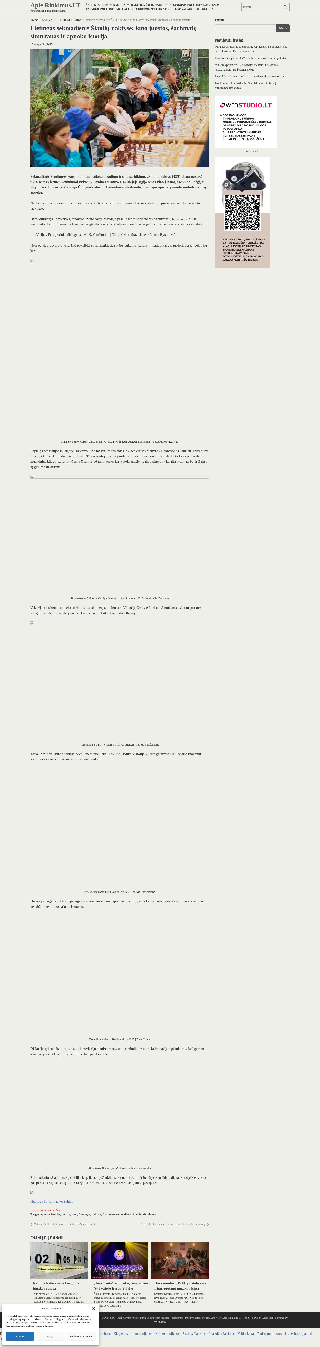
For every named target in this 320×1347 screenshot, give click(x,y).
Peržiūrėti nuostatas (81, 1336)
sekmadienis (123, 1214)
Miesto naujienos (167, 1334)
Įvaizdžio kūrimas (221, 1334)
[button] (94, 1308)
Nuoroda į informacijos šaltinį (51, 1201)
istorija (55, 1214)
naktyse (96, 1214)
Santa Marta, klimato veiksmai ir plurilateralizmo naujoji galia (250, 76)
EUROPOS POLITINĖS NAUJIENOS (196, 4)
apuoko (45, 1214)
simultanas (149, 1214)
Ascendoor (267, 1317)
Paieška (219, 19)
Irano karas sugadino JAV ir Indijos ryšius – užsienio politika (250, 58)
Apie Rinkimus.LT (55, 5)
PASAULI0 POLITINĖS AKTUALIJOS (110, 9)
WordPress (159, 1321)
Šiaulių (137, 1214)
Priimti (20, 1336)
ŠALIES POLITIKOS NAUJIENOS (107, 4)
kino (74, 1214)
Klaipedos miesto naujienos (133, 1334)
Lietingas (84, 1214)
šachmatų (109, 1214)
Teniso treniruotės (269, 1334)
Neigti (50, 1336)
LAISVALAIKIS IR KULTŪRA (194, 9)
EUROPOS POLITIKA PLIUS (154, 9)
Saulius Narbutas (194, 1334)
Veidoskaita (245, 1334)
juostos (65, 1214)
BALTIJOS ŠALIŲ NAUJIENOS (151, 4)
